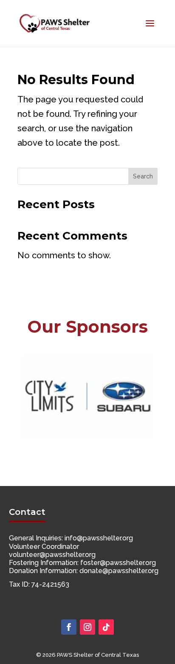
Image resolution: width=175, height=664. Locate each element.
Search (143, 176)
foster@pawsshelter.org (118, 563)
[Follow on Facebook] (68, 627)
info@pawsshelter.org (99, 538)
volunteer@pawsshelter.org (52, 555)
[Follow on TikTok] (106, 627)
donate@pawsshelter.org (118, 571)
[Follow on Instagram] (87, 627)
